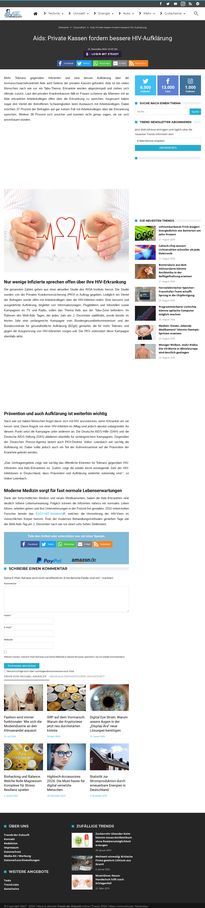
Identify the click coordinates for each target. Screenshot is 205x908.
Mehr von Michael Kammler (25, 676)
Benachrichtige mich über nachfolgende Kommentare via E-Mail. (40, 671)
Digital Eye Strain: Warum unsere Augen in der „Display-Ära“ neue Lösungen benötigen (109, 723)
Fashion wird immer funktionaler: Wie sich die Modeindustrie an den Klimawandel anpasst (23, 723)
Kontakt (9, 839)
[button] (66, 63)
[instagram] (183, 4)
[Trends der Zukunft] (13, 13)
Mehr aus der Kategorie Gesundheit (77, 676)
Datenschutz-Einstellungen (22, 860)
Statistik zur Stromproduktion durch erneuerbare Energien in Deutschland (108, 783)
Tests (7, 880)
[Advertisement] (66, 155)
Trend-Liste (11, 884)
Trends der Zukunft (16, 835)
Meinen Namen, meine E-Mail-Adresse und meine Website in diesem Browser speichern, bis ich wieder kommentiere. (64, 656)
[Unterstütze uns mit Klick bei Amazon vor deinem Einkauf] (83, 559)
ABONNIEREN (168, 147)
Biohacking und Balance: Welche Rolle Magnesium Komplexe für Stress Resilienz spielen (23, 783)
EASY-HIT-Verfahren (49, 513)
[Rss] (190, 4)
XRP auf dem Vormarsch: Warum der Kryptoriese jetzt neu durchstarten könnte (66, 723)
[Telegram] (198, 4)
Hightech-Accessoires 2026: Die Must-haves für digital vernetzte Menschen (66, 783)
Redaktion (11, 843)
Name (8, 615)
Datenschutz (12, 851)
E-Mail (8, 627)
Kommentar (10, 583)
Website (8, 639)
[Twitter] (168, 4)
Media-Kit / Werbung (17, 856)
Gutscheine (11, 889)
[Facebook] (161, 4)
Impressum (11, 847)
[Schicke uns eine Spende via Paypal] (49, 559)
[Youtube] (175, 4)
